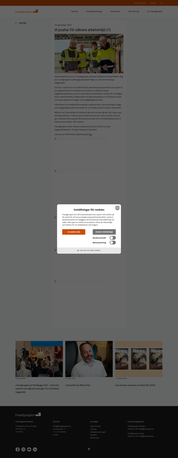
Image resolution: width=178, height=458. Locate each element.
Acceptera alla (73, 232)
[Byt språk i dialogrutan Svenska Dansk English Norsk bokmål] (117, 208)
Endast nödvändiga (104, 232)
